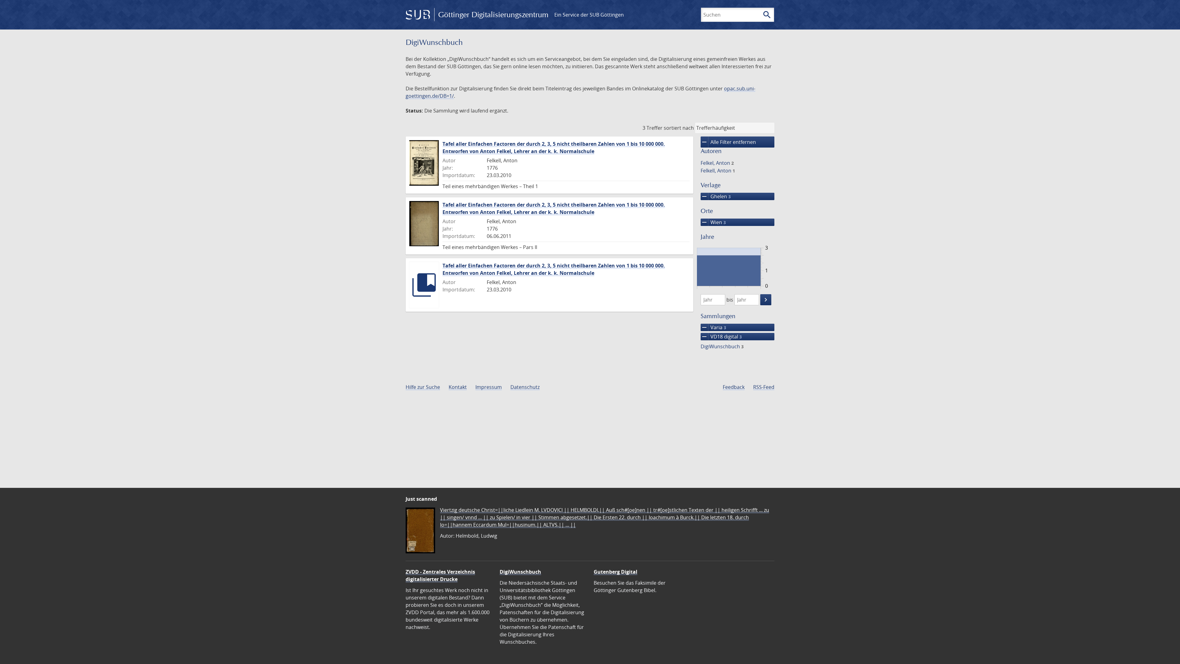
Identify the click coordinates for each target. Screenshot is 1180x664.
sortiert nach (679, 127)
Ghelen (716, 196)
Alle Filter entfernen (728, 142)
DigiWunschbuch (722, 346)
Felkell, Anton (718, 170)
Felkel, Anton (717, 163)
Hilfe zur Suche (423, 387)
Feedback (734, 387)
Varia (713, 327)
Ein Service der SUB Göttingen (589, 14)
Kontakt (458, 387)
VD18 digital (721, 336)
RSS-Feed (763, 387)
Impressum (488, 387)
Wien (713, 222)
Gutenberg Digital (615, 571)
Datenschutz (525, 387)
